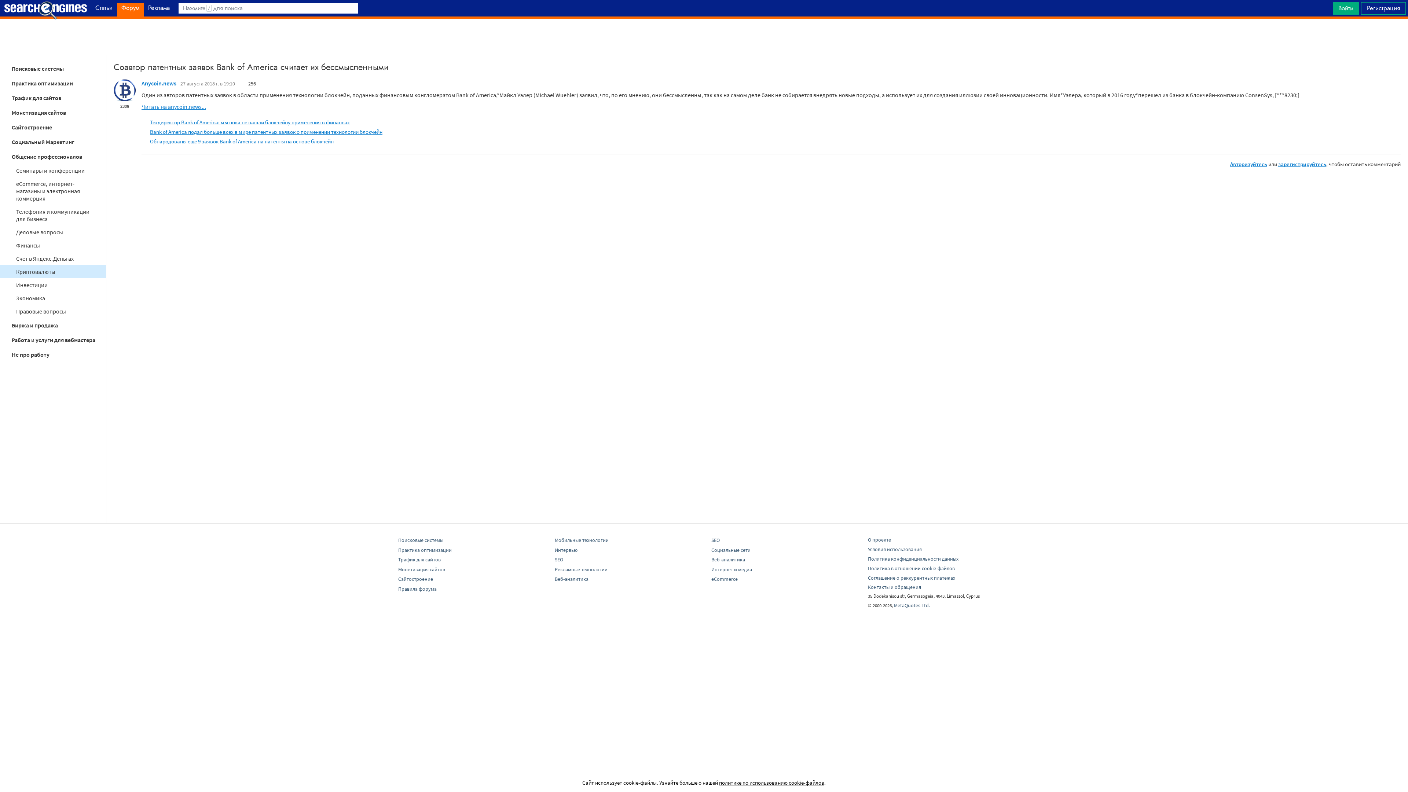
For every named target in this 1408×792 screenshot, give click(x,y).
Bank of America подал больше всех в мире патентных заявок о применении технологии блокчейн (266, 131)
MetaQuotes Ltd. (912, 605)
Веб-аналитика (571, 579)
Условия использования (895, 549)
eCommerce (724, 579)
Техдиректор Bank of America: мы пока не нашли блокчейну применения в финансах (250, 122)
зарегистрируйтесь (1302, 164)
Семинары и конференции (50, 170)
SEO (559, 559)
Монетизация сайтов (39, 112)
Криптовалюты (35, 271)
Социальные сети (731, 550)
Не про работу (31, 354)
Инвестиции (32, 285)
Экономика (30, 298)
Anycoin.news (159, 83)
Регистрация (1383, 8)
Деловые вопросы (39, 232)
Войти (1345, 8)
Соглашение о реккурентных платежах (911, 578)
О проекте (879, 539)
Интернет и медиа (731, 569)
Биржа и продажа (35, 325)
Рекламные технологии (581, 569)
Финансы (28, 245)
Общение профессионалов (47, 156)
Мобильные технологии (582, 540)
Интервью (566, 550)
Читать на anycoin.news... (174, 106)
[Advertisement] (704, 37)
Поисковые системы (38, 68)
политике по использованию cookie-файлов (771, 782)
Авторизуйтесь (1248, 164)
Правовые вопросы (41, 311)
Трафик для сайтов (36, 98)
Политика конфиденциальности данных (913, 559)
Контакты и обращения (894, 587)
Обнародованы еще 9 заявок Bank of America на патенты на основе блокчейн (242, 141)
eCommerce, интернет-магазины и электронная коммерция (48, 191)
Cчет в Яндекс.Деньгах (45, 258)
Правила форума (417, 589)
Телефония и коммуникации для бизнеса (52, 215)
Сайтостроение (32, 127)
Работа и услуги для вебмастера (53, 340)
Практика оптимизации (42, 83)
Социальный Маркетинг (43, 142)
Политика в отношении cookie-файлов (911, 568)
